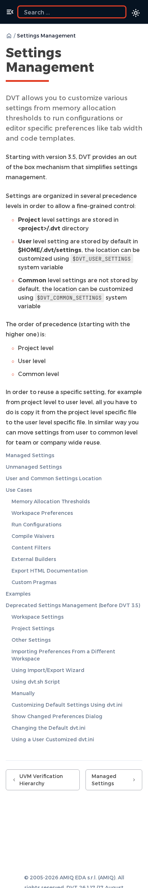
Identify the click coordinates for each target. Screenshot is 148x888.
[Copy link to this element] (102, 68)
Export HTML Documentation (49, 570)
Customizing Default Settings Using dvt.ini (66, 705)
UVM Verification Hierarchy (41, 779)
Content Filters (31, 547)
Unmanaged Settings (34, 467)
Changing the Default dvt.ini (48, 728)
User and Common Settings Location (54, 478)
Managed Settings (30, 455)
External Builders (33, 559)
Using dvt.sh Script (35, 682)
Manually (22, 693)
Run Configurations (36, 524)
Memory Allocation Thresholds (50, 501)
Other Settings (31, 640)
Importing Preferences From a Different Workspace (63, 655)
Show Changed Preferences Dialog (56, 716)
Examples (18, 594)
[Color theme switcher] (135, 12)
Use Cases (19, 490)
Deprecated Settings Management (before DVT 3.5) (73, 605)
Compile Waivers (32, 536)
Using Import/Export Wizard (47, 670)
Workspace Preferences (42, 513)
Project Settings (32, 628)
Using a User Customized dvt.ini (52, 739)
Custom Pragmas (33, 582)
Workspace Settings (37, 617)
